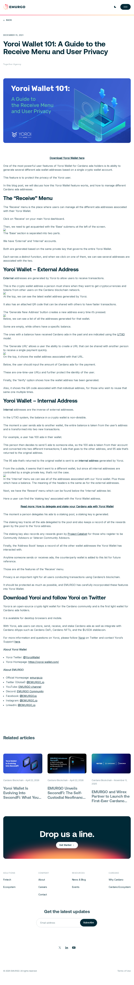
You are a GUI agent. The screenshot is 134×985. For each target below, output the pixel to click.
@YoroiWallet (31, 657)
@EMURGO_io (35, 682)
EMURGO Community (30, 691)
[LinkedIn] (66, 947)
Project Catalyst (77, 534)
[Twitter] (59, 947)
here (17, 641)
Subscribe (88, 922)
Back (9, 20)
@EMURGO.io (28, 696)
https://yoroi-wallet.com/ (43, 662)
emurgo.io (36, 677)
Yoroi (81, 637)
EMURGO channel (29, 686)
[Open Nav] (125, 7)
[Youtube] (74, 947)
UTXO (121, 334)
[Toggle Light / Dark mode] (115, 7)
